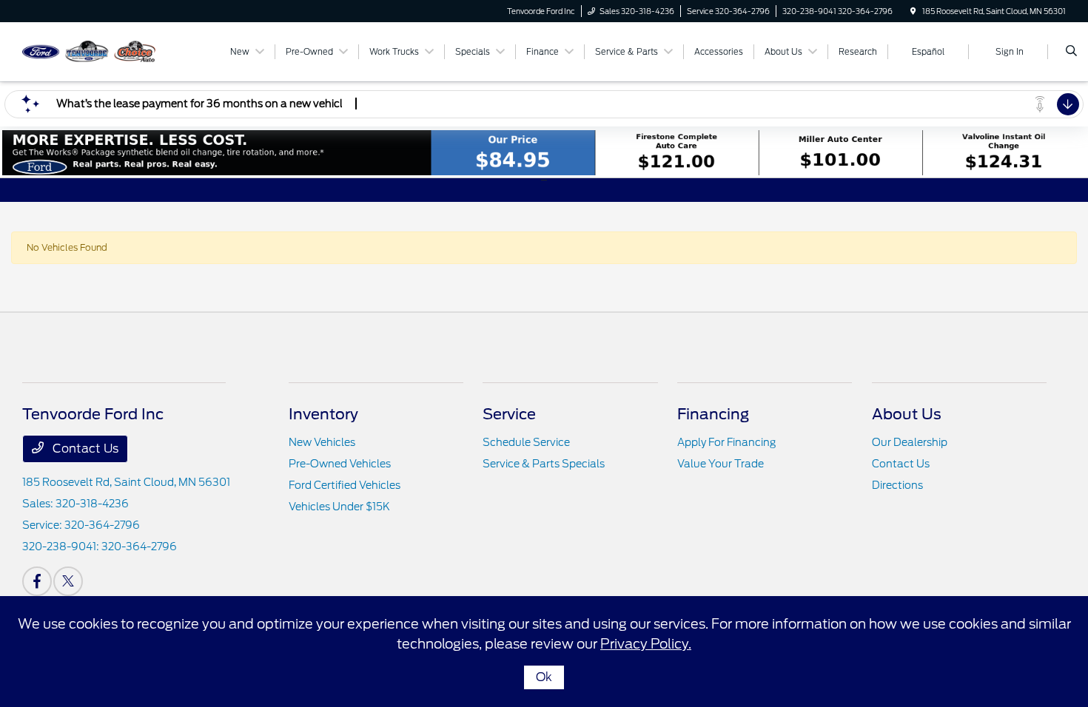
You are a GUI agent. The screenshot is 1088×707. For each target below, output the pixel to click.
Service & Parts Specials (544, 464)
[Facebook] (37, 581)
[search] (1071, 52)
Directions (897, 485)
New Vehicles (322, 442)
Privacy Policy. (645, 644)
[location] (913, 11)
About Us (906, 414)
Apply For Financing (726, 442)
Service (509, 414)
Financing (713, 414)
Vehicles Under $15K (339, 507)
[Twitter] (68, 581)
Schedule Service (526, 442)
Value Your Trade (720, 464)
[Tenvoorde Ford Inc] (89, 51)
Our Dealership (909, 442)
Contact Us (84, 449)
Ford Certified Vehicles (344, 485)
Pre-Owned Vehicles (340, 464)
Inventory (323, 414)
